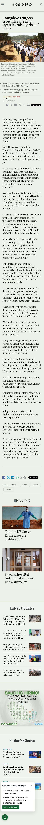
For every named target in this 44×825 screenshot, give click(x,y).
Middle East (7, 749)
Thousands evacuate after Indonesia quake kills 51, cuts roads (13, 672)
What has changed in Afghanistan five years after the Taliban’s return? (13, 771)
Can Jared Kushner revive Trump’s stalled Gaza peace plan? (13, 754)
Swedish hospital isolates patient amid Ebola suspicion (20, 578)
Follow (37, 105)
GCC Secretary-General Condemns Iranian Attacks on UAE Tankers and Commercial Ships (14, 634)
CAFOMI (8, 489)
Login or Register (10, 807)
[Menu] (2, 4)
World (5, 764)
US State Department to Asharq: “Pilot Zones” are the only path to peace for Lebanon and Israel (15, 620)
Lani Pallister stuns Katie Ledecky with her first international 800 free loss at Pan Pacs (14, 660)
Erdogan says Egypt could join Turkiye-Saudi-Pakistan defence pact (15, 647)
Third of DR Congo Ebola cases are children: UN (18, 535)
